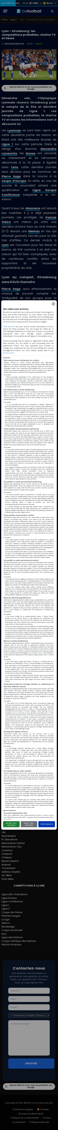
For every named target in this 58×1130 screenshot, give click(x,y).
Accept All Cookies (11, 824)
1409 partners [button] (9, 326)
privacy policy (8, 353)
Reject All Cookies (29, 824)
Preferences (46, 824)
